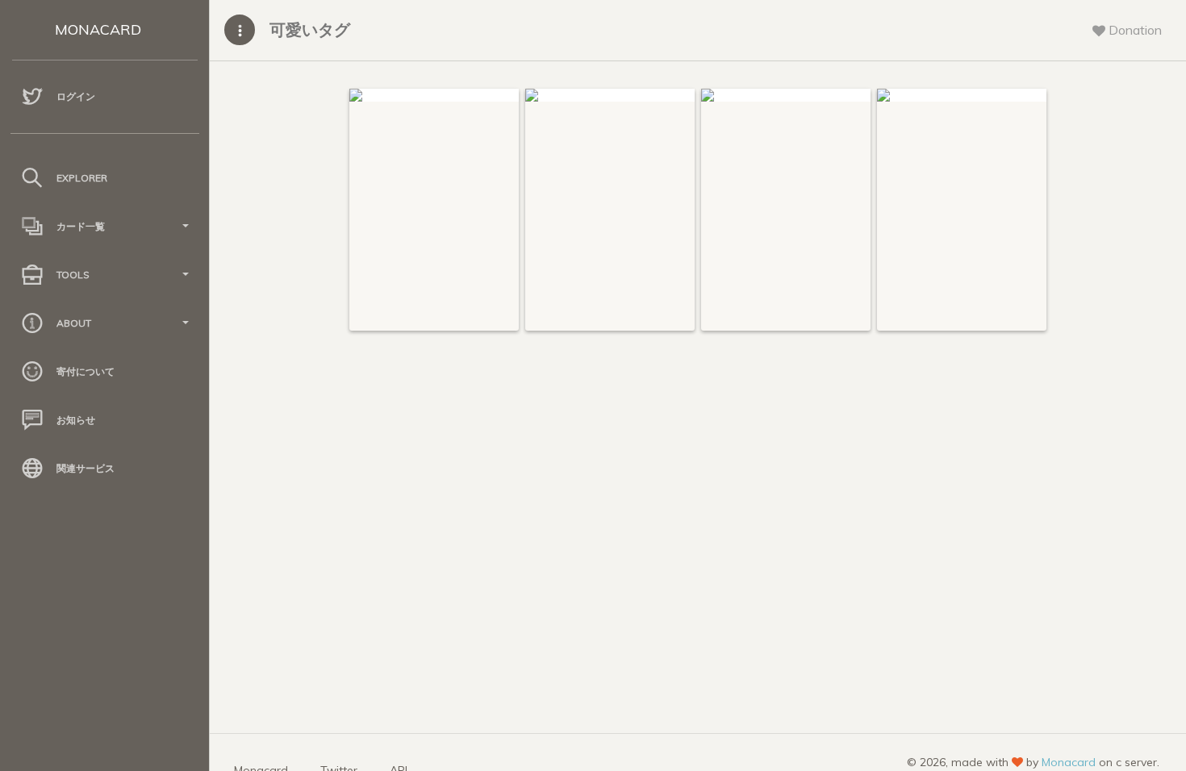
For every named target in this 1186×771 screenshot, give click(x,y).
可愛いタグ (309, 29)
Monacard (1069, 762)
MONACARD (98, 29)
